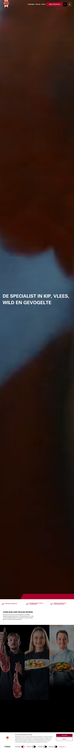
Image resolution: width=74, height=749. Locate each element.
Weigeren (64, 739)
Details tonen (62, 746)
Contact (43, 4)
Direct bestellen (54, 4)
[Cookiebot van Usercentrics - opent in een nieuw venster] (7, 747)
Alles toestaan (64, 735)
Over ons (37, 4)
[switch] (34, 747)
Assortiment (31, 4)
